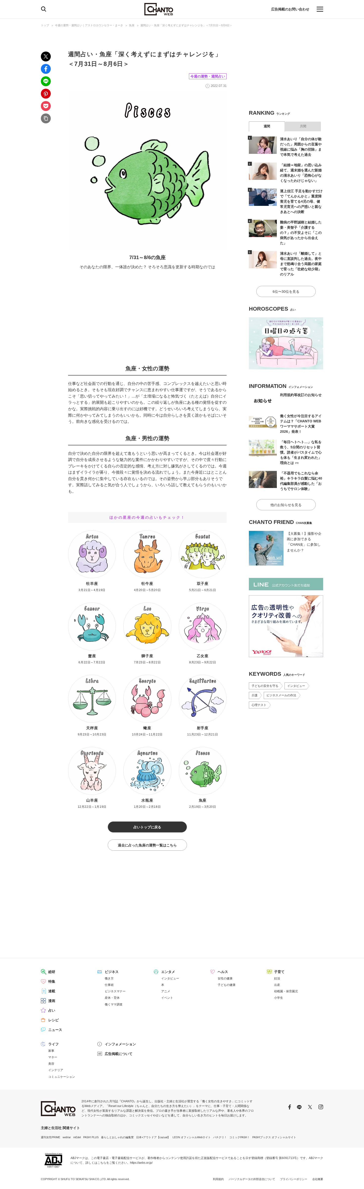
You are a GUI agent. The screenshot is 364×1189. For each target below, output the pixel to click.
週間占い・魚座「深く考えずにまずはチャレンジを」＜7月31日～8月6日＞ (186, 25)
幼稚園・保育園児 (286, 991)
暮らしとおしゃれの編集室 (117, 1137)
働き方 (109, 978)
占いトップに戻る (147, 827)
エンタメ (168, 972)
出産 (277, 985)
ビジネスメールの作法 (281, 695)
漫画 (51, 1001)
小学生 (278, 998)
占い (51, 1010)
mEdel (77, 1137)
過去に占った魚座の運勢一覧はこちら (147, 845)
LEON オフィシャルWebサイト (192, 1137)
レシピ (53, 1020)
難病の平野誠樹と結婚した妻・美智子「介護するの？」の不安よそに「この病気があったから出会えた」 (301, 232)
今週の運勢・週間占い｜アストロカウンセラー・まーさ (89, 25)
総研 (51, 972)
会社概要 (317, 1179)
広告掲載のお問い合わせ (290, 9)
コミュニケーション (61, 1077)
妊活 (277, 978)
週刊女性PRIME (50, 1137)
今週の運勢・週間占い (207, 76)
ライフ (53, 1044)
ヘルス (223, 972)
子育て (279, 972)
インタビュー (296, 686)
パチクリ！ (220, 1137)
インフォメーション (120, 1044)
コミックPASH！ (239, 1137)
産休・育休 (112, 998)
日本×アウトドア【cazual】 (153, 1137)
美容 (51, 1063)
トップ (45, 25)
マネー (52, 1057)
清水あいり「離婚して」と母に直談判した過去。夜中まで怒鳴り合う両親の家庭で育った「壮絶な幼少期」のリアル (301, 263)
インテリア (55, 1070)
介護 (255, 695)
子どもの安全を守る (265, 686)
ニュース (55, 1030)
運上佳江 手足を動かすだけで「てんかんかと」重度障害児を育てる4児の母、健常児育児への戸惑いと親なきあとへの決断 (301, 201)
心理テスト (259, 705)
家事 (51, 1051)
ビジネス (112, 972)
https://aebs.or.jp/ (141, 1162)
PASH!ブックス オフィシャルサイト (274, 1137)
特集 (51, 981)
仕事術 (109, 985)
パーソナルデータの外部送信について (252, 1179)
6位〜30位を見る (286, 292)
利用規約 (218, 1179)
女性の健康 (225, 978)
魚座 (131, 25)
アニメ (165, 991)
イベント (167, 998)
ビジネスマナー (115, 991)
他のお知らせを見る (286, 505)
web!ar (67, 1137)
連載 (51, 991)
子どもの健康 (226, 985)
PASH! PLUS (91, 1137)
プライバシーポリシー (293, 1179)
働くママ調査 (114, 1004)
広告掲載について (118, 1054)
